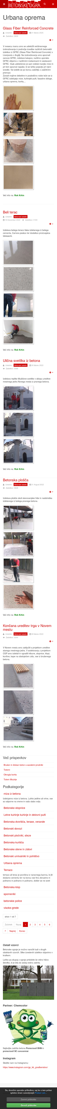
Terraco (8, 870)
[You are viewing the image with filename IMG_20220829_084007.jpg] (18, 517)
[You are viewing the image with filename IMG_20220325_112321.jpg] (18, 424)
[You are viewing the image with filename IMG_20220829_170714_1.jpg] (18, 596)
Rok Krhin (19, 195)
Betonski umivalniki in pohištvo (21, 856)
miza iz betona (12, 793)
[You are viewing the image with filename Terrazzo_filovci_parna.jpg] (18, 305)
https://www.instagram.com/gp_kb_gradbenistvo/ (25, 1067)
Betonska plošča (15, 479)
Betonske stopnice (14, 808)
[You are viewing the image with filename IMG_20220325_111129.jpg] (18, 398)
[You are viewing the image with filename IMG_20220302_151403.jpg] (18, 676)
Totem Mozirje (10, 779)
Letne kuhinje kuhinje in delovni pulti (25, 814)
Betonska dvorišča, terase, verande (24, 821)
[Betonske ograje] (26, 4)
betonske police (13, 901)
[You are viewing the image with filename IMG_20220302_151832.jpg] (18, 728)
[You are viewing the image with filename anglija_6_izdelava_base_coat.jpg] (18, 124)
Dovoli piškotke (28, 1105)
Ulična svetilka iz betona (21, 360)
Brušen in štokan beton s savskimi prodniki (23, 764)
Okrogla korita (10, 774)
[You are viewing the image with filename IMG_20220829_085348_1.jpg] (18, 544)
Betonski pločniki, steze (17, 835)
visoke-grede (11, 907)
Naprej (13, 930)
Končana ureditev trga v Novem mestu (27, 627)
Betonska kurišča (14, 842)
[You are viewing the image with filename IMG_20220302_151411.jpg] (18, 702)
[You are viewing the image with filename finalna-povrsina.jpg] (18, 177)
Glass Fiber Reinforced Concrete (28, 28)
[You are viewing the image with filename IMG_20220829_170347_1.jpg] (18, 570)
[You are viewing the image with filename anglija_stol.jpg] (18, 151)
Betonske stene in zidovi (18, 849)
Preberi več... (41, 1093)
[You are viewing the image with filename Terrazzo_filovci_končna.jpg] (18, 252)
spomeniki (9, 894)
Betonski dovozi (13, 828)
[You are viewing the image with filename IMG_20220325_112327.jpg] (18, 451)
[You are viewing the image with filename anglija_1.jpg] (18, 98)
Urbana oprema (13, 863)
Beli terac (10, 211)
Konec (22, 930)
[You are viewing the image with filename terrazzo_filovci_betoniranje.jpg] (18, 331)
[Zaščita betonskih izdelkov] (28, 1026)
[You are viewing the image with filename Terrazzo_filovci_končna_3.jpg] (18, 279)
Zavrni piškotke (28, 1099)
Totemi (7, 769)
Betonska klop (12, 887)
